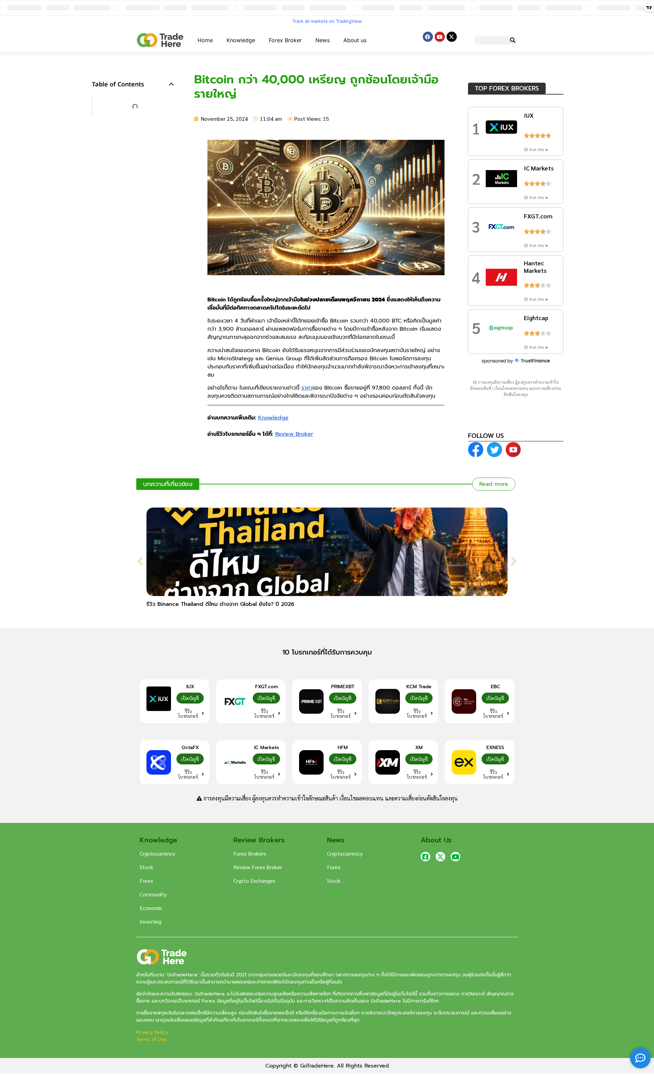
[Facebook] (428, 37)
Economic (151, 907)
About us (355, 40)
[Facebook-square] (425, 856)
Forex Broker (285, 40)
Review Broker (294, 434)
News (322, 40)
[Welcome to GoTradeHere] (160, 40)
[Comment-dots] (640, 1058)
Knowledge (241, 40)
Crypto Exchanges (254, 880)
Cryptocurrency (157, 853)
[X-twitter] (452, 37)
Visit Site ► (539, 149)
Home (205, 40)
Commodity (153, 894)
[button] (171, 84)
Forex (146, 880)
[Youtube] (440, 37)
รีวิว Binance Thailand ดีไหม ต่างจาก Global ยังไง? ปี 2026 (220, 604)
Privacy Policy (153, 1032)
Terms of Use (151, 1039)
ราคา (306, 388)
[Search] (512, 40)
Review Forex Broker (257, 867)
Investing (150, 921)
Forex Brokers (249, 853)
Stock (146, 867)
